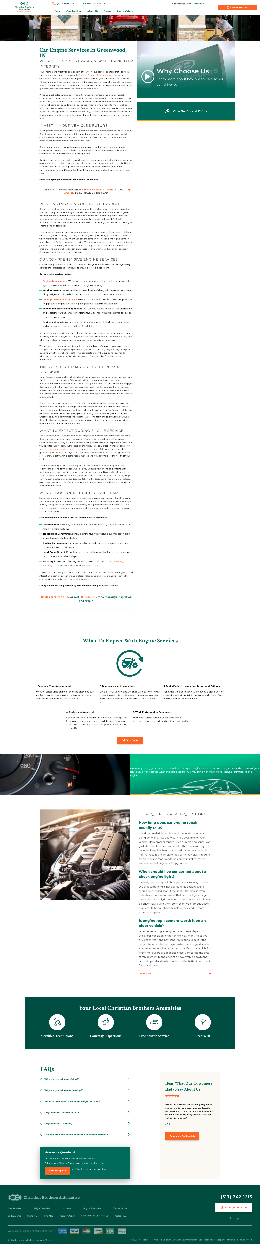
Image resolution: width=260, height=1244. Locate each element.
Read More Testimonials (182, 1136)
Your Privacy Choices (92, 1215)
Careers (87, 3)
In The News (14, 1215)
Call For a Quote (130, 740)
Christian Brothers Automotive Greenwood (99, 75)
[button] (175, 973)
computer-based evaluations (62, 449)
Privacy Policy (67, 1215)
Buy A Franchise (92, 1208)
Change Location (196, 3)
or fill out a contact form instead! (90, 1169)
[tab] (85, 1079)
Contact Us (99, 3)
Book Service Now (238, 7)
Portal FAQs (121, 1215)
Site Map (48, 1215)
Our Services (14, 1208)
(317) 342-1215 (65, 3)
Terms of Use (120, 1208)
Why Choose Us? (42, 1208)
